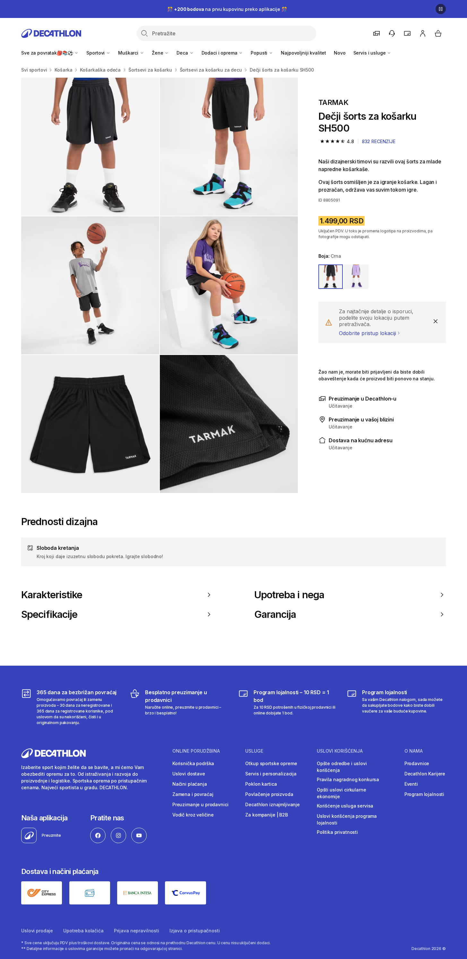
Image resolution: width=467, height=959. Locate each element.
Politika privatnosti (337, 832)
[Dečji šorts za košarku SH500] (90, 147)
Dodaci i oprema (220, 53)
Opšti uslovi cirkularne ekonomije (341, 793)
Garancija (275, 614)
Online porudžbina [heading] (196, 751)
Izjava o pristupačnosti (194, 930)
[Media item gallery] (159, 285)
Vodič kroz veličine (193, 814)
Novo (339, 53)
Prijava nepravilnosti (136, 930)
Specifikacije (49, 614)
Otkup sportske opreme (271, 763)
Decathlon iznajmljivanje (272, 804)
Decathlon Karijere (424, 773)
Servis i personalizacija (271, 773)
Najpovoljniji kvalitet (303, 53)
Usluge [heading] (254, 751)
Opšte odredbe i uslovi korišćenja (342, 767)
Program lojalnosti (424, 794)
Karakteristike (51, 594)
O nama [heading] (413, 751)
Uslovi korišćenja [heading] (340, 751)
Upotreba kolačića (83, 930)
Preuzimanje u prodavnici (200, 804)
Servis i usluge (370, 53)
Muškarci (129, 53)
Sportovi (96, 53)
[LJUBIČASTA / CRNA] (356, 276)
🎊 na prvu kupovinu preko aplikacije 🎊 (227, 9)
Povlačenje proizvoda (269, 794)
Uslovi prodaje (37, 930)
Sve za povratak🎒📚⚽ (47, 53)
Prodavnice (416, 763)
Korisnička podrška (193, 763)
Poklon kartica (261, 784)
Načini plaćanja (189, 784)
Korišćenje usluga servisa (345, 805)
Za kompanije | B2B (266, 814)
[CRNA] (330, 276)
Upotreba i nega (289, 594)
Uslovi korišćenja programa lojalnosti (347, 819)
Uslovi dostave (188, 773)
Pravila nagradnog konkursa (348, 779)
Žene (158, 53)
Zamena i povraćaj (192, 794)
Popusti (260, 53)
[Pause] (441, 9)
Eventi (411, 784)
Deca (183, 53)
